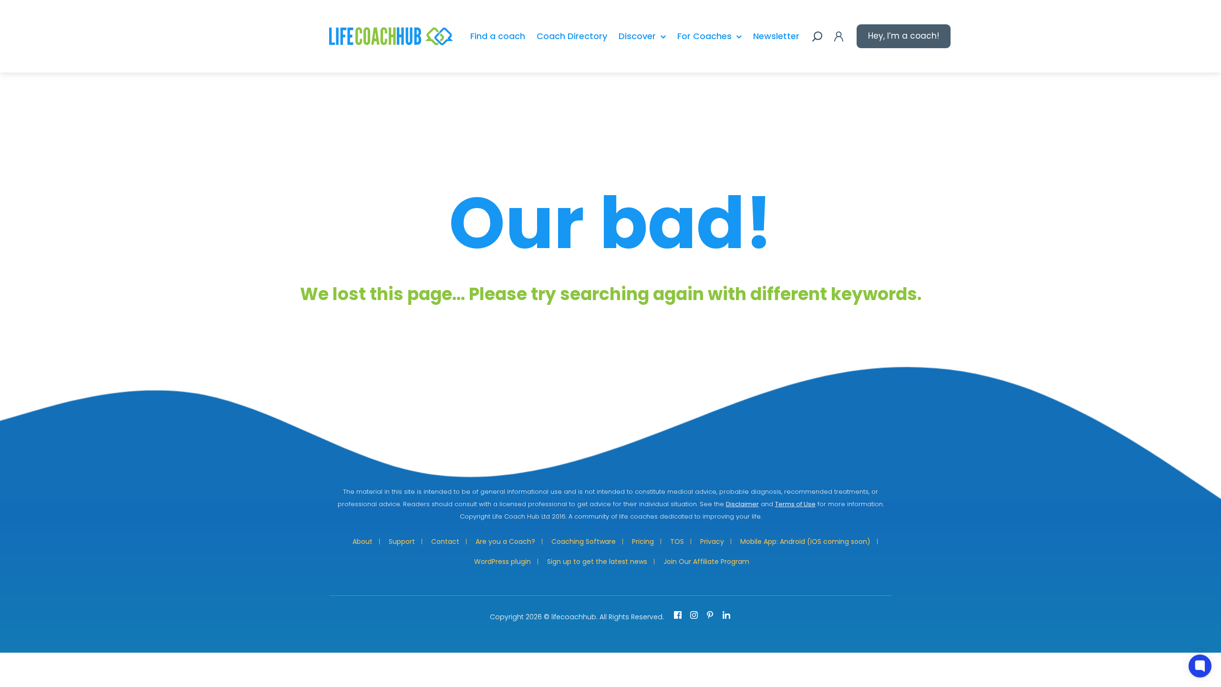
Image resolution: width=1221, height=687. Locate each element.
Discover (637, 36)
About (362, 541)
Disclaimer (742, 504)
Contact (445, 541)
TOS (677, 541)
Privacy (712, 541)
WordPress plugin (502, 561)
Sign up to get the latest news (597, 561)
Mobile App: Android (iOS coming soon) (805, 541)
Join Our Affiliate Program (706, 561)
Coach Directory (572, 36)
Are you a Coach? (505, 541)
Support (402, 541)
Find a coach (497, 36)
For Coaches (704, 36)
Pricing (643, 541)
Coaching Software (583, 541)
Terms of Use (795, 504)
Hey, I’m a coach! (903, 36)
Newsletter (776, 36)
